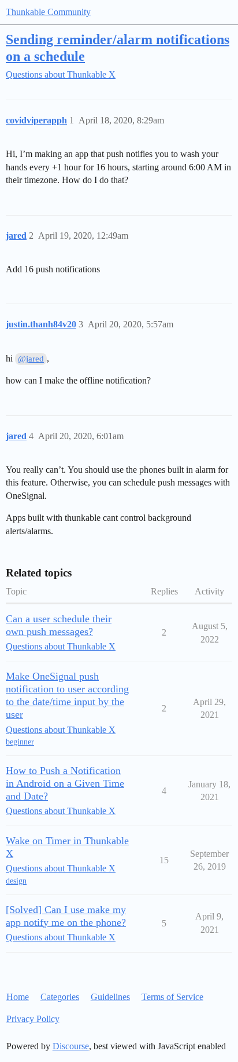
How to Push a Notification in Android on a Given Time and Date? (65, 783)
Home (17, 997)
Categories (59, 997)
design (16, 881)
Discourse (71, 1046)
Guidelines (110, 997)
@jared (31, 358)
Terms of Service (172, 997)
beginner (20, 742)
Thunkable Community (48, 12)
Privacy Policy (33, 1019)
